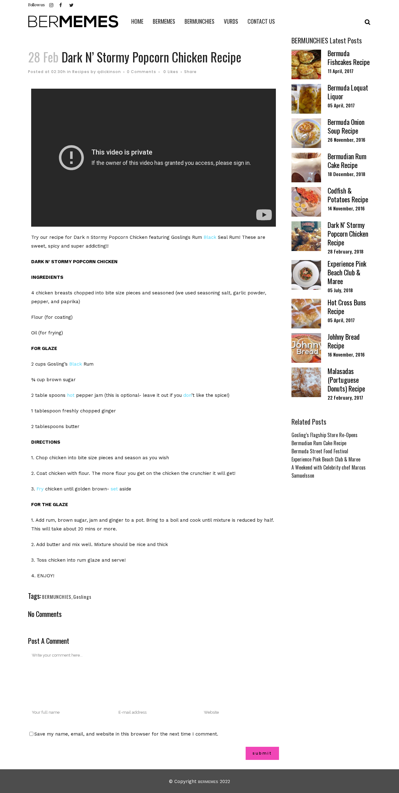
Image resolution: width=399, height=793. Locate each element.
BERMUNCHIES (56, 596)
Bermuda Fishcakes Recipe (349, 57)
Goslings (82, 596)
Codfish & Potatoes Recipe (348, 194)
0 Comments (141, 71)
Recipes (80, 71)
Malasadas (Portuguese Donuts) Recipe (346, 379)
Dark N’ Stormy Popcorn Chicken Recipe (348, 233)
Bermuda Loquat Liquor (348, 91)
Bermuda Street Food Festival (319, 451)
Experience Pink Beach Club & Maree (347, 272)
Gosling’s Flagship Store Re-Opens (324, 435)
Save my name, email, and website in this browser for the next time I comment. (126, 734)
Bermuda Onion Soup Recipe (346, 126)
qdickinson (109, 71)
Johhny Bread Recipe (344, 341)
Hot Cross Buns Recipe (347, 306)
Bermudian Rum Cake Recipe (347, 160)
